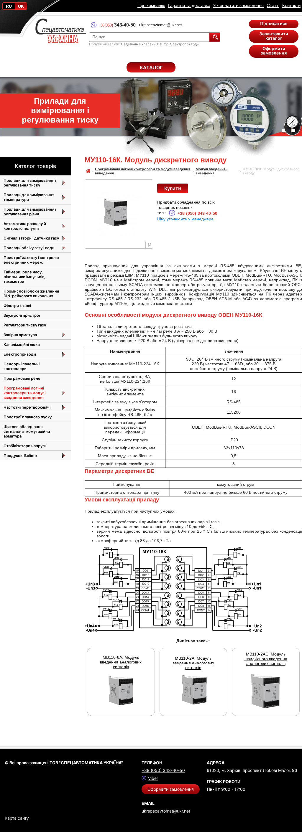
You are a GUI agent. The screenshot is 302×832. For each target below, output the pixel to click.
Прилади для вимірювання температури (29, 197)
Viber (153, 778)
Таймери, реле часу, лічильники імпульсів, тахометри (24, 277)
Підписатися (273, 23)
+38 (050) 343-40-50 (197, 213)
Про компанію (151, 5)
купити (172, 188)
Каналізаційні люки (22, 344)
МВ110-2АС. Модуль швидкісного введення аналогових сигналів (265, 659)
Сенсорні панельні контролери (22, 366)
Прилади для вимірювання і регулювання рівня (30, 211)
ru (9, 6)
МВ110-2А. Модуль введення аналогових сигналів (193, 663)
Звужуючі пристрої (22, 315)
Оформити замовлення (274, 51)
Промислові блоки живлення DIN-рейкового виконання (31, 293)
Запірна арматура (20, 334)
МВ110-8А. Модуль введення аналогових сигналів (121, 662)
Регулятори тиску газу (25, 325)
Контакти (291, 5)
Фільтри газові (17, 305)
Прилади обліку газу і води (29, 247)
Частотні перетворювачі (27, 407)
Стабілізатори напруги (25, 445)
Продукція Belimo (20, 455)
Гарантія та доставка (189, 5)
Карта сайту (17, 818)
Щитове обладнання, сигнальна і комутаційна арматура (27, 431)
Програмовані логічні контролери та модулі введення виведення (24, 393)
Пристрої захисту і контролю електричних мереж (31, 260)
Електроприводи (20, 354)
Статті (273, 5)
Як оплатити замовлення (238, 5)
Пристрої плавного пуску (28, 417)
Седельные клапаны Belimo (144, 44)
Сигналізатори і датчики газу (31, 238)
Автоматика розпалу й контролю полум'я (25, 226)
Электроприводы (184, 44)
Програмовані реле (22, 378)
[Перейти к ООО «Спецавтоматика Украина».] (88, 171)
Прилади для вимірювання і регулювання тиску (30, 182)
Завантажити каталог (273, 36)
